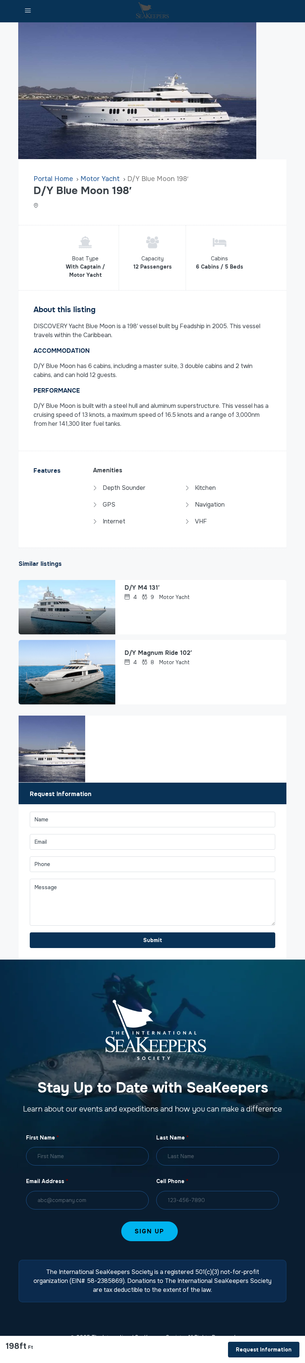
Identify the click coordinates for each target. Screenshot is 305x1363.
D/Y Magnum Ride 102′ (158, 653)
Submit (152, 940)
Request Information (264, 1349)
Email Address (47, 1181)
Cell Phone (172, 1181)
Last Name (172, 1137)
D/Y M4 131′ (142, 588)
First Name (42, 1137)
